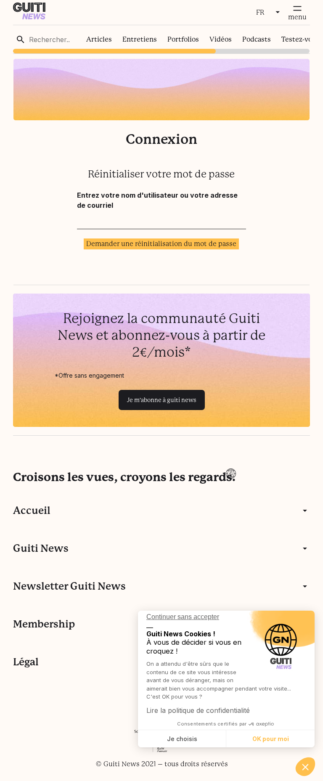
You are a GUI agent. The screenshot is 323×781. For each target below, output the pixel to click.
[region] (161, 39)
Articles (99, 39)
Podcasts (256, 39)
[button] (305, 767)
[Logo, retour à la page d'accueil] (29, 17)
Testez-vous (300, 39)
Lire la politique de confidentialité (198, 710)
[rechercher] (20, 39)
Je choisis (182, 738)
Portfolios (183, 39)
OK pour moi (270, 738)
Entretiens (139, 39)
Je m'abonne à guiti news (161, 400)
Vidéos (220, 39)
